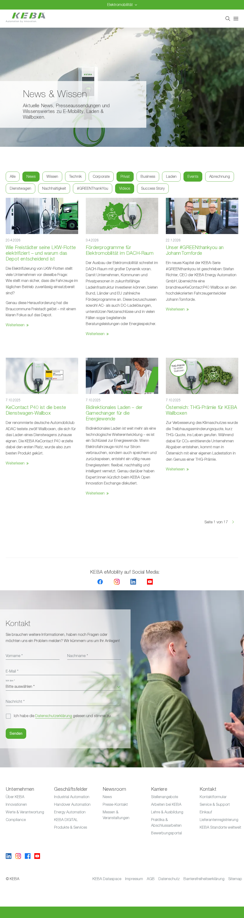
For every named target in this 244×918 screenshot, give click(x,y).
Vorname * (14, 656)
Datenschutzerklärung (53, 716)
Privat (125, 176)
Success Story (153, 188)
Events (193, 176)
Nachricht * (15, 702)
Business (148, 176)
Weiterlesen (15, 325)
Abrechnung (219, 176)
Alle (12, 176)
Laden (171, 176)
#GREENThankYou (92, 188)
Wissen (52, 176)
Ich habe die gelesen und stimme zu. (63, 716)
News (31, 176)
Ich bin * (10, 680)
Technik (75, 176)
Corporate (101, 176)
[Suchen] (228, 18)
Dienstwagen (20, 188)
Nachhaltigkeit (54, 188)
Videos (124, 188)
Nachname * (77, 656)
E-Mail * (12, 671)
